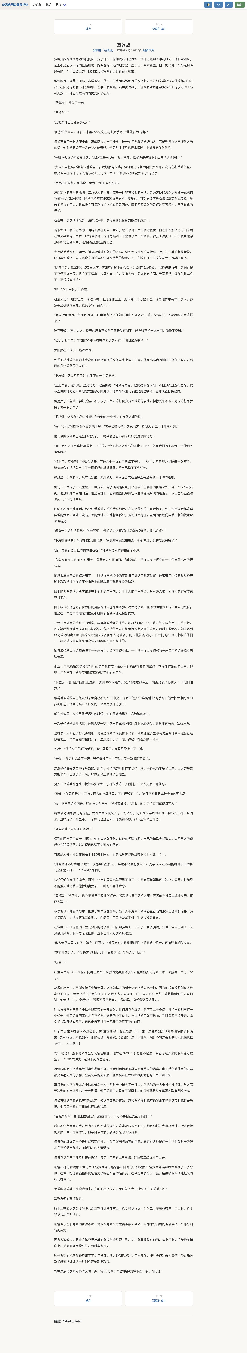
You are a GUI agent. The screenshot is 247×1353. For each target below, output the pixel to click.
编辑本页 (148, 50)
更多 (58, 4)
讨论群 (37, 4)
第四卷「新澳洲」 (104, 50)
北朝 (48, 4)
